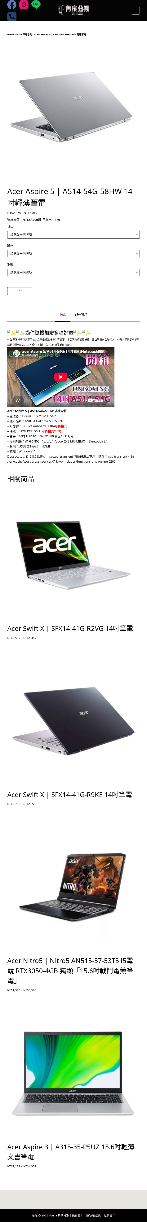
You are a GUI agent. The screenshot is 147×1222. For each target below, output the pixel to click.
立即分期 (87, 291)
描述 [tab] (63, 315)
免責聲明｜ (79, 1215)
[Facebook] (11, 4)
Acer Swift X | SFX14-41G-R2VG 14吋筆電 (70, 628)
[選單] (136, 11)
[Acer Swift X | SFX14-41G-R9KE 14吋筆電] (73, 722)
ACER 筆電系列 (24, 34)
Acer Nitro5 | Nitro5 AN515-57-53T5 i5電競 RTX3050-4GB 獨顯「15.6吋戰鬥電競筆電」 (70, 970)
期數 (10, 264)
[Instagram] (24, 4)
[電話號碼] (11, 16)
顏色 (10, 245)
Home (10, 34)
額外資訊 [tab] (81, 315)
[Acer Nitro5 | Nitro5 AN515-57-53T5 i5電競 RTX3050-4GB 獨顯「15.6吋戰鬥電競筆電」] (73, 888)
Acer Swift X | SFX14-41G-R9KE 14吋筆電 (69, 794)
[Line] (36, 4)
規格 (10, 227)
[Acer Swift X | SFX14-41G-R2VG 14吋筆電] (73, 555)
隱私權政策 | (94, 1215)
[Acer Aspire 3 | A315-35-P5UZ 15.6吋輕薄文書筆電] (73, 1074)
